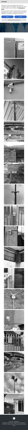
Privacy (16, 424)
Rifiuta (7, 16)
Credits (14, 425)
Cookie (20, 424)
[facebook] (14, 418)
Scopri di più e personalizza (14, 20)
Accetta (20, 16)
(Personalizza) (23, 424)
